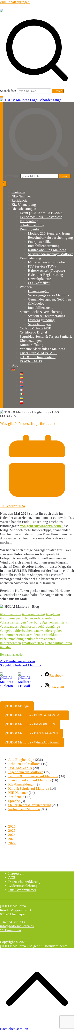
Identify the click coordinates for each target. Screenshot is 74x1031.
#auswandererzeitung (40, 618)
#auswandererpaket (48, 631)
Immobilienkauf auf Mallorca (29, 780)
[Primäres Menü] (1, 255)
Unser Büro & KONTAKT (38, 353)
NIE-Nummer (21, 196)
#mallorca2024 (33, 643)
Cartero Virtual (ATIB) (36, 328)
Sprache (14, 801)
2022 (12, 843)
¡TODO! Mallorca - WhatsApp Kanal (32, 742)
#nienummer (9, 635)
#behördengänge (48, 626)
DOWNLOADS (31, 361)
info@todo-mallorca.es (17, 926)
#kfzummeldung (12, 639)
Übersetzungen (31, 341)
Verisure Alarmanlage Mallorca (50, 254)
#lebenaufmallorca (58, 643)
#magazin (53, 614)
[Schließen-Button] (5, 184)
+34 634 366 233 (12, 922)
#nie (22, 635)
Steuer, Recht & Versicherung (29, 805)
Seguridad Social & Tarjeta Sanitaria (46, 336)
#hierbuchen (23, 631)
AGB (11, 878)
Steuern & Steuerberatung (47, 316)
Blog (15, 365)
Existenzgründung (41, 320)
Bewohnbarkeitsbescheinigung (50, 238)
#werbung (34, 622)
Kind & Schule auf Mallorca (28, 788)
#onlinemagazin (11, 618)
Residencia (20, 200)
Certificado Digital (33, 332)
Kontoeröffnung (31, 345)
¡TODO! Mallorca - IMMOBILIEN (30, 724)
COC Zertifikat (39, 283)
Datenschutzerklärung (24, 882)
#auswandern (9, 626)
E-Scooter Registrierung (45, 275)
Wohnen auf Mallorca (24, 809)
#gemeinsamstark (55, 622)
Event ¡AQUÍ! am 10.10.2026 (41, 213)
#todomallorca (10, 614)
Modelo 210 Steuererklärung (49, 233)
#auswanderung (33, 614)
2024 (12, 835)
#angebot (7, 631)
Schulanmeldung (32, 225)
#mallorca (27, 626)
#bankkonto (52, 635)
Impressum (16, 873)
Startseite (18, 192)
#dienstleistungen (13, 622)
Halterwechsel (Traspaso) (46, 270)
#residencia (34, 635)
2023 (12, 839)
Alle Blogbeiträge (21, 760)
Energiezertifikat (40, 242)
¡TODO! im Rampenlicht (38, 357)
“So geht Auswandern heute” (42, 526)
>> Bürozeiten (10, 930)
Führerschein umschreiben (47, 262)
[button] (1, 96)
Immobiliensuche (40, 308)
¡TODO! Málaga (17, 706)
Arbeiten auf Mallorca (24, 764)
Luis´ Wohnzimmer (22, 890)
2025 (12, 831)
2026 (12, 826)
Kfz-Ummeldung (24, 205)
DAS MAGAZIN (20, 768)
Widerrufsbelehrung (23, 886)
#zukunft (31, 639)
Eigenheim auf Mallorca (25, 772)
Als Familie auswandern (17, 661)
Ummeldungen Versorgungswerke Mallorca (48, 293)
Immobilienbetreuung (44, 246)
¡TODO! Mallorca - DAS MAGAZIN (31, 733)
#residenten (47, 639)
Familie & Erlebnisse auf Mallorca (33, 776)
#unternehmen (10, 643)
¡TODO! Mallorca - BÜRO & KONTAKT (34, 715)
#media (5, 647)
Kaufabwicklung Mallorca (47, 250)
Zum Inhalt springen (15, 2)
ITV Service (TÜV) (42, 266)
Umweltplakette (39, 279)
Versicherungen (39, 324)
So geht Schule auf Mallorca (20, 665)
